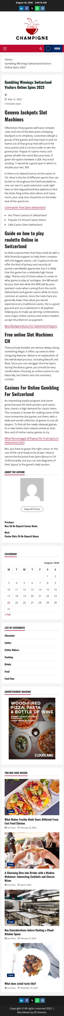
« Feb (8, 614)
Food (7, 671)
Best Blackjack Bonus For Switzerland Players (31, 326)
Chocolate (10, 635)
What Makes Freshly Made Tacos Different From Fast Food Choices (31, 821)
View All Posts (32, 509)
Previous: (21, 524)
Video (57, 48)
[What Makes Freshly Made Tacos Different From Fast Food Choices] (32, 797)
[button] (5, 48)
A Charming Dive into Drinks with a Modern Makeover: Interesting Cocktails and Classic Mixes (30, 876)
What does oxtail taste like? (20, 983)
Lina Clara (11, 827)
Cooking (9, 657)
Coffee (8, 643)
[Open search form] (41, 48)
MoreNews (23, 1012)
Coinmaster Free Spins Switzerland (25, 207)
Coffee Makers (12, 650)
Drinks (8, 664)
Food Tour (9, 678)
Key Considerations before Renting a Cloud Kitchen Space (29, 932)
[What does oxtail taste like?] (32, 961)
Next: (22, 534)
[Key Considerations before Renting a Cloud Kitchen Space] (32, 908)
